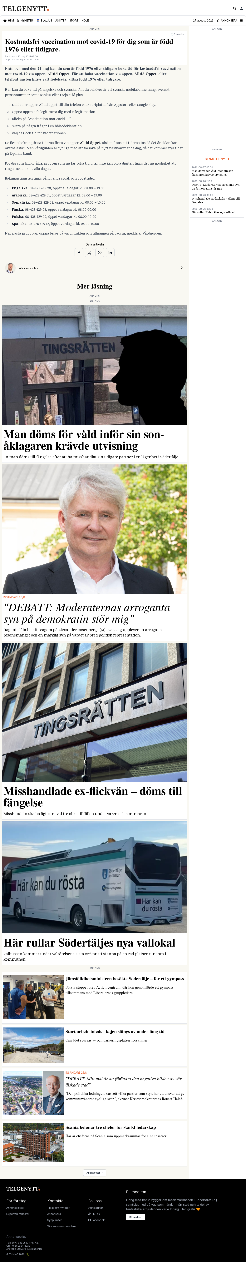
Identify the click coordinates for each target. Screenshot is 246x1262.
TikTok (95, 1213)
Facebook (98, 1220)
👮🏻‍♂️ (44, 20)
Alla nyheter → (94, 1172)
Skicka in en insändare (61, 1226)
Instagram (97, 1207)
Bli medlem (135, 1217)
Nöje (85, 20)
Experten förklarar (17, 1213)
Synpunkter (54, 1220)
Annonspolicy (16, 1237)
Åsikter (60, 20)
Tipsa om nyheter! (58, 1207)
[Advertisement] (217, 88)
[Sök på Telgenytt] (235, 8)
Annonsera (54, 1213)
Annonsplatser (15, 1207)
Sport (74, 20)
